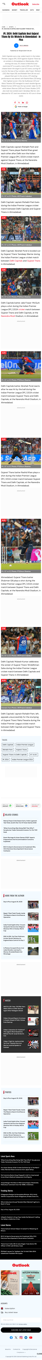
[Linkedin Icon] (26, 1337)
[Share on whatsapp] (27, 102)
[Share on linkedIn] (23, 102)
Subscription (10, 1308)
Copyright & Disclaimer (30, 1349)
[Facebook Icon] (11, 1337)
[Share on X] (19, 102)
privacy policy (23, 1324)
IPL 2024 (6, 759)
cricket (21, 309)
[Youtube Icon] (30, 1337)
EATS (32, 10)
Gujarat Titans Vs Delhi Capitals (15, 754)
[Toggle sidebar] (5, 4)
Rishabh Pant (8, 750)
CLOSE (39, 1354)
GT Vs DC (33, 754)
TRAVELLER (24, 10)
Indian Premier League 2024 (22, 759)
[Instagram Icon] (21, 1337)
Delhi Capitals (16, 260)
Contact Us (16, 1349)
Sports (11, 27)
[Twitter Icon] (16, 1337)
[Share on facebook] (15, 102)
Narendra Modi (8, 316)
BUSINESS (5, 10)
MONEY (14, 10)
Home (3, 27)
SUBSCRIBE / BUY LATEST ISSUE (21, 1330)
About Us (8, 1349)
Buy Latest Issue (11, 1312)
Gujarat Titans (33, 260)
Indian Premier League (25, 745)
